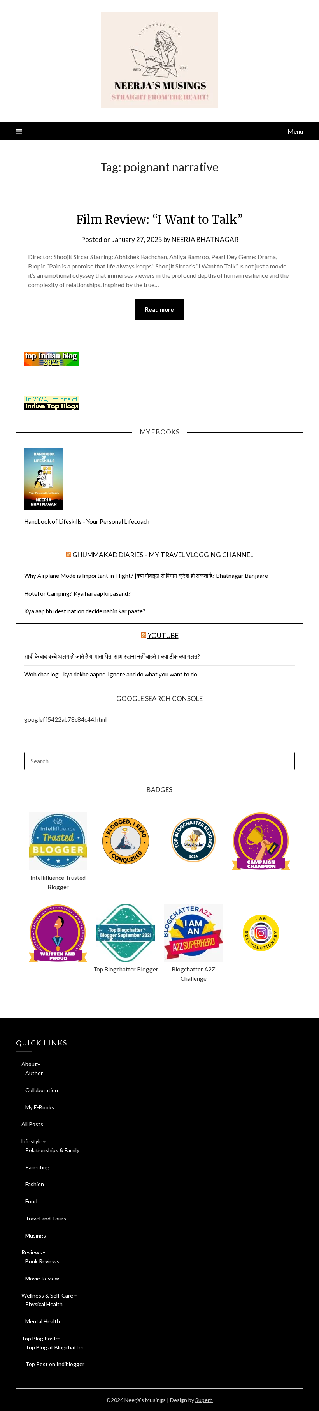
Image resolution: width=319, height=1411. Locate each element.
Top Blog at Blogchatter (54, 1347)
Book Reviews (42, 1261)
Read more (159, 309)
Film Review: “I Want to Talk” (159, 219)
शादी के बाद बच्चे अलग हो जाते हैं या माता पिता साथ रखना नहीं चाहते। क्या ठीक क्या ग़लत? (112, 656)
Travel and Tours (45, 1218)
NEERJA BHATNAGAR (205, 239)
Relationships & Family (52, 1150)
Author (34, 1073)
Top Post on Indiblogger (54, 1364)
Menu (295, 131)
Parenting (37, 1167)
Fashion (34, 1184)
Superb (204, 1400)
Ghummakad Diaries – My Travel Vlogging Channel (162, 555)
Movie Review (42, 1278)
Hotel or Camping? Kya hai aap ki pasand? (77, 593)
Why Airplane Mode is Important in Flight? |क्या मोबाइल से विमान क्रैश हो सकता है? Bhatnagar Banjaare (146, 575)
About (29, 1064)
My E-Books (39, 1107)
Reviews (31, 1252)
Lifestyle (31, 1141)
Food (31, 1201)
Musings (35, 1235)
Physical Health (44, 1304)
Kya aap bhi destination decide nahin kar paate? (84, 611)
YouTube (163, 635)
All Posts (32, 1124)
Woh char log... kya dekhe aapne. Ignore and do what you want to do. (111, 674)
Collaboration (41, 1090)
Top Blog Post (38, 1338)
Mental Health (42, 1321)
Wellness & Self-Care (47, 1295)
